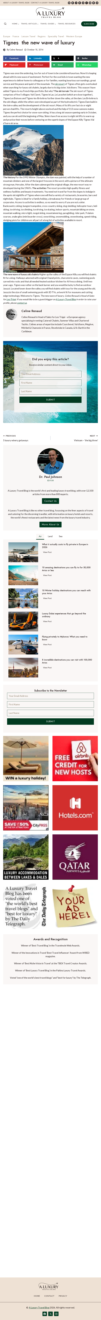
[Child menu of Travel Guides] (48, 24)
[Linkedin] (79, 3)
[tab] (40, 537)
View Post (48, 552)
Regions (42, 36)
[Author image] (4, 49)
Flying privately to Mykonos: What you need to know (64, 638)
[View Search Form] (5, 24)
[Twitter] (76, 3)
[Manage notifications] (94, 1313)
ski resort (60, 84)
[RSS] (97, 3)
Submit (50, 399)
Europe (6, 36)
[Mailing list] (69, 3)
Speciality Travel (56, 36)
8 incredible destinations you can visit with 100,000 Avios (67, 661)
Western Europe (74, 36)
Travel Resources (66, 23)
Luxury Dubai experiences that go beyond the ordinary (64, 615)
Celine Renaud (16, 49)
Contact (49, 1296)
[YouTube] (93, 3)
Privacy (63, 1296)
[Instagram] (90, 3)
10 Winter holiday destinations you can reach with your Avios (66, 592)
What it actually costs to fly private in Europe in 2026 (65, 546)
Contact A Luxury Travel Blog (45, 3)
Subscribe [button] (89, 23)
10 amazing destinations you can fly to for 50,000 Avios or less (66, 569)
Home (37, 1296)
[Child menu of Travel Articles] (29, 24)
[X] (50, 1314)
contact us (22, 303)
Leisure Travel (28, 36)
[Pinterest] (83, 3)
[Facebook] (72, 3)
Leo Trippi (11, 299)
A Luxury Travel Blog (66, 299)
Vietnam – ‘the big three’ (86, 438)
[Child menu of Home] (15, 24)
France (15, 36)
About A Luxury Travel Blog (16, 3)
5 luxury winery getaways (15, 438)
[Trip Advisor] (86, 3)
